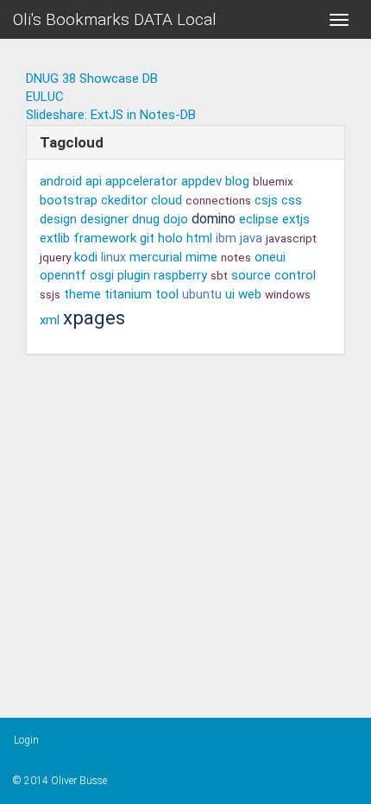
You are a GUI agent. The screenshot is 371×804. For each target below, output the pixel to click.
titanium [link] (128, 294)
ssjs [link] (50, 294)
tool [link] (167, 294)
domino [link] (214, 218)
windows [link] (288, 294)
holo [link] (170, 238)
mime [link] (201, 257)
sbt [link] (219, 275)
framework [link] (104, 238)
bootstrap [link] (68, 200)
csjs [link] (266, 200)
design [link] (58, 219)
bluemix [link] (273, 181)
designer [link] (104, 219)
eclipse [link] (259, 219)
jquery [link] (55, 257)
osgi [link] (102, 275)
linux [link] (113, 257)
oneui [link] (270, 257)
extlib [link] (55, 238)
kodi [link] (85, 257)
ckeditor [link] (124, 200)
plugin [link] (133, 275)
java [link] (251, 238)
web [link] (249, 294)
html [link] (199, 238)
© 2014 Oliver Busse (60, 781)
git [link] (147, 238)
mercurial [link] (155, 257)
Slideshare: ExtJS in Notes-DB (111, 114)
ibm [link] (226, 238)
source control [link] (273, 275)
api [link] (93, 181)
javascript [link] (291, 238)
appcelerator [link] (141, 181)
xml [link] (50, 320)
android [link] (61, 181)
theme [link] (82, 294)
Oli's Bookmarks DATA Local (115, 19)
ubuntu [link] (202, 294)
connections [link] (218, 200)
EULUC (45, 96)
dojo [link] (175, 219)
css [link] (291, 200)
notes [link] (236, 257)
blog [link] (237, 181)
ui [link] (230, 294)
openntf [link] (63, 275)
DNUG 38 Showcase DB (92, 78)
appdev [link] (201, 181)
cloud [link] (166, 200)
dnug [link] (146, 219)
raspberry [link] (180, 275)
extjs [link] (296, 219)
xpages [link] (94, 317)
